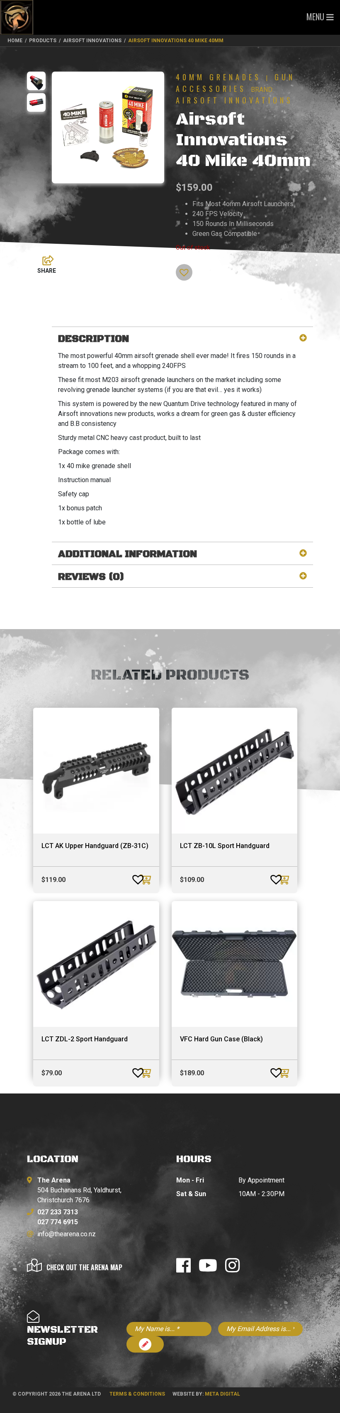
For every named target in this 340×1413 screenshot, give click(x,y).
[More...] (44, 258)
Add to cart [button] (146, 879)
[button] (179, 268)
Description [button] (93, 339)
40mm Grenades (218, 77)
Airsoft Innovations (234, 100)
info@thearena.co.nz (66, 1234)
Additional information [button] (127, 554)
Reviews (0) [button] (91, 577)
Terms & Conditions (137, 1394)
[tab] (182, 339)
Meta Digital (222, 1394)
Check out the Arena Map (84, 1267)
